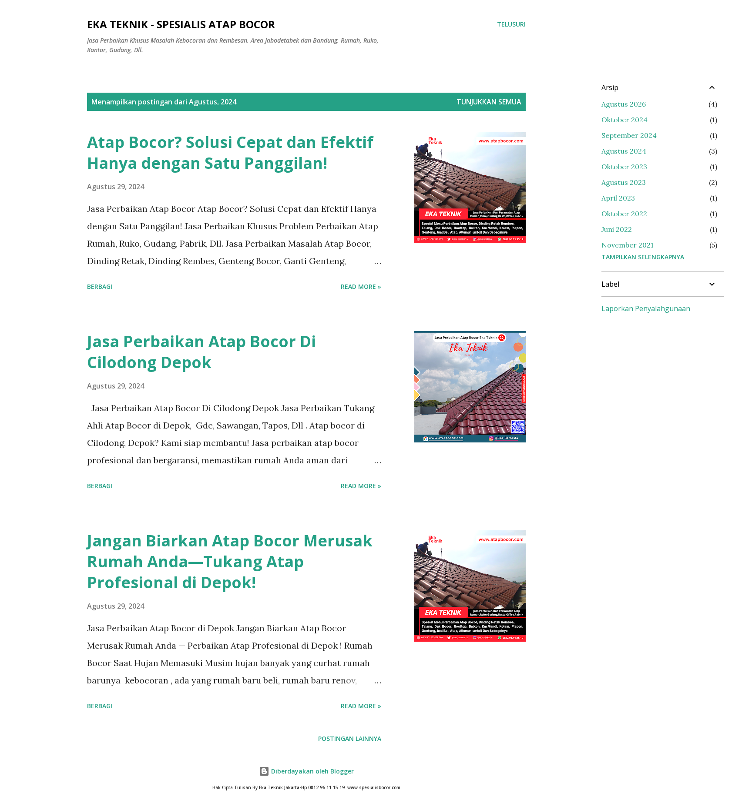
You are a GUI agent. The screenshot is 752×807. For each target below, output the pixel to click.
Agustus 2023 (623, 182)
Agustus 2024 (623, 151)
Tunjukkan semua (489, 102)
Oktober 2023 (624, 166)
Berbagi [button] (99, 286)
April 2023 (618, 198)
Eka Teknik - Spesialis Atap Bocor (181, 24)
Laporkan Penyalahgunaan (645, 308)
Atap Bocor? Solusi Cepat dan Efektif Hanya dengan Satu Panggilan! (230, 152)
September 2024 (629, 135)
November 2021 (627, 245)
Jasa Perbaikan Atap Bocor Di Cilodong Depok (201, 352)
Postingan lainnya (349, 738)
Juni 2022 (616, 229)
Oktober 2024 (624, 119)
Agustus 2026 (623, 104)
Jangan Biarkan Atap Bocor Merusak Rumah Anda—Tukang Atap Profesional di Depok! (230, 561)
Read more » (361, 286)
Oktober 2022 (624, 213)
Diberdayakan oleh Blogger (311, 771)
